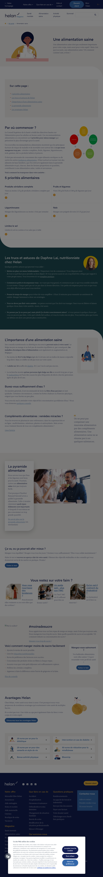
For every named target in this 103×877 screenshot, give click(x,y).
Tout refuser (70, 856)
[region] (46, 855)
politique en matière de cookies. (46, 868)
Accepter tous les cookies (70, 849)
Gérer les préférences (70, 863)
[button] (8, 856)
